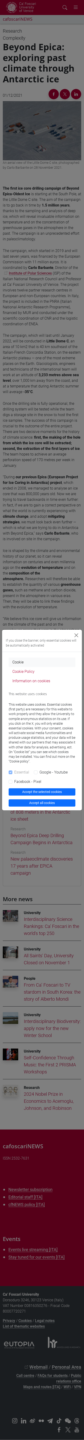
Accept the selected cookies (42, 792)
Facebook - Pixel (27, 781)
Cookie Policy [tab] (23, 671)
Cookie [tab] (18, 662)
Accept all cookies (42, 803)
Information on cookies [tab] (31, 681)
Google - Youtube (53, 772)
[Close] (76, 635)
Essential (21, 772)
